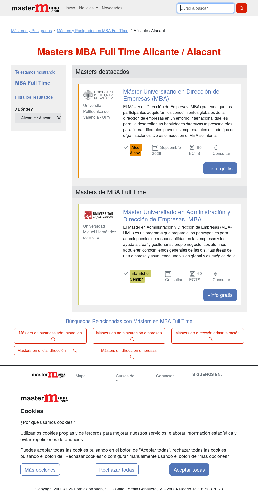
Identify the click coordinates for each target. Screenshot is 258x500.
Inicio (70, 8)
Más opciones (40, 469)
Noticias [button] (87, 8)
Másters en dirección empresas (129, 350)
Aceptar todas (189, 469)
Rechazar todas (116, 469)
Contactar (165, 376)
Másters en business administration (50, 333)
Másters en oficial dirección (42, 350)
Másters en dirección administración (207, 333)
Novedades (112, 8)
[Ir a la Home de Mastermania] (48, 374)
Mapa (81, 376)
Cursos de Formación (125, 378)
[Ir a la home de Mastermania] (35, 8)
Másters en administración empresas (129, 333)
